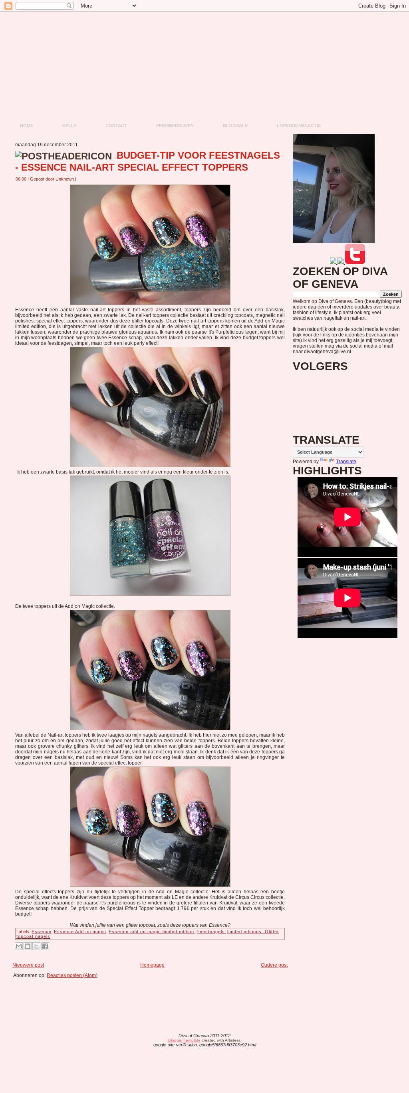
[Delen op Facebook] (45, 946)
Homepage (152, 965)
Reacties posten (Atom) (72, 975)
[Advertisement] (152, 996)
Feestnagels (211, 931)
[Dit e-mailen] (19, 946)
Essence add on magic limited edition (151, 931)
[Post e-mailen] (81, 179)
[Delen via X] (36, 946)
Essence (42, 931)
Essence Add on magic (80, 931)
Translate (346, 461)
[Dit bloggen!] (28, 946)
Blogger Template (184, 1040)
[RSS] (142, 1040)
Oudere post (274, 965)
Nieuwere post (28, 965)
